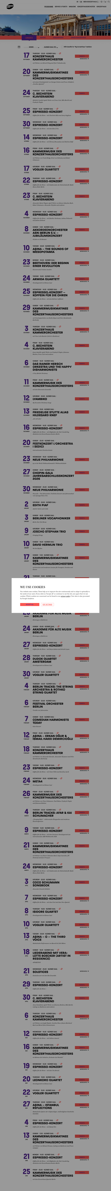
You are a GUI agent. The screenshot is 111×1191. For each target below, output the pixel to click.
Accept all (30, 604)
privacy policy (65, 596)
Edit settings (47, 604)
